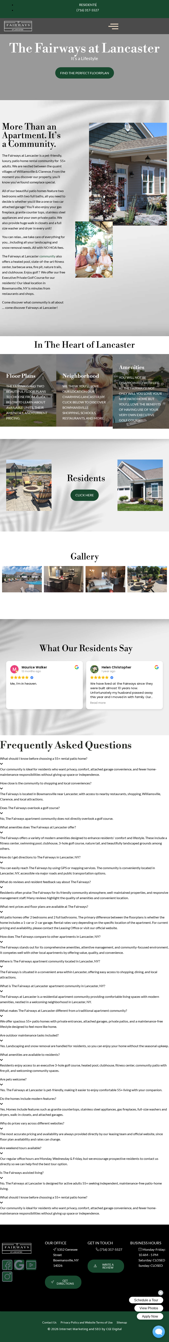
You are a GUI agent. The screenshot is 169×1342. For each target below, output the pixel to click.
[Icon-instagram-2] (7, 1276)
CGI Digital (114, 1329)
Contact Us (49, 1322)
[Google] (19, 1265)
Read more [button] (98, 703)
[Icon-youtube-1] (31, 1265)
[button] (113, 26)
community (47, 256)
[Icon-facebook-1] (7, 1265)
